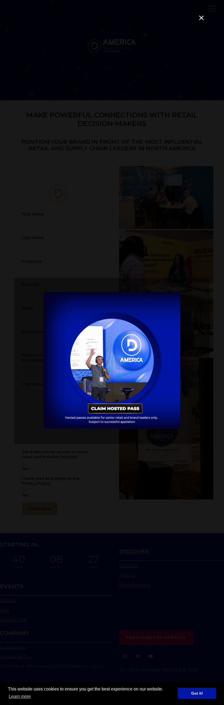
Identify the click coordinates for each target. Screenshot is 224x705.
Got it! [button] (197, 693)
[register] (112, 427)
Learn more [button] (20, 696)
